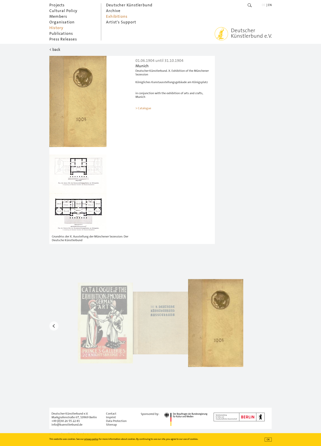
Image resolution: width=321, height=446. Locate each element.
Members (58, 16)
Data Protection (116, 421)
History (56, 27)
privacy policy (91, 438)
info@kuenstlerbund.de (66, 425)
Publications (61, 33)
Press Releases (63, 39)
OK (268, 439)
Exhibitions (116, 16)
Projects (57, 5)
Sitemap (111, 425)
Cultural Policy (63, 10)
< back (54, 49)
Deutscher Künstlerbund (129, 5)
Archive (113, 10)
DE (264, 5)
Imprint (111, 417)
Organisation (62, 22)
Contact (111, 414)
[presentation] (54, 326)
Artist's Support (121, 22)
